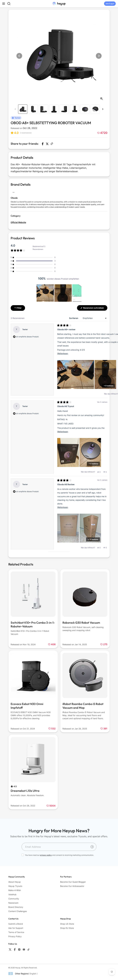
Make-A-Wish (14, 890)
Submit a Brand (15, 924)
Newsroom (13, 903)
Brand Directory (15, 907)
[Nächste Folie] (79, 293)
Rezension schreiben (95, 308)
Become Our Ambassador (72, 886)
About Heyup (14, 882)
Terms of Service (16, 932)
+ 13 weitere (93, 539)
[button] (21, 133)
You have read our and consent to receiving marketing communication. (59, 855)
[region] (59, 293)
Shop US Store (67, 924)
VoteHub (12, 894)
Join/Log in (109, 3)
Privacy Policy (15, 936)
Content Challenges (17, 911)
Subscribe (92, 847)
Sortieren (74, 318)
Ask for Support (15, 928)
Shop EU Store (67, 928)
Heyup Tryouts (15, 886)
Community (13, 898)
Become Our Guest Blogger (73, 882)
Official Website (18, 222)
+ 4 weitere (93, 464)
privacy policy (46, 855)
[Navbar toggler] (3, 4)
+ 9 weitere (108, 386)
